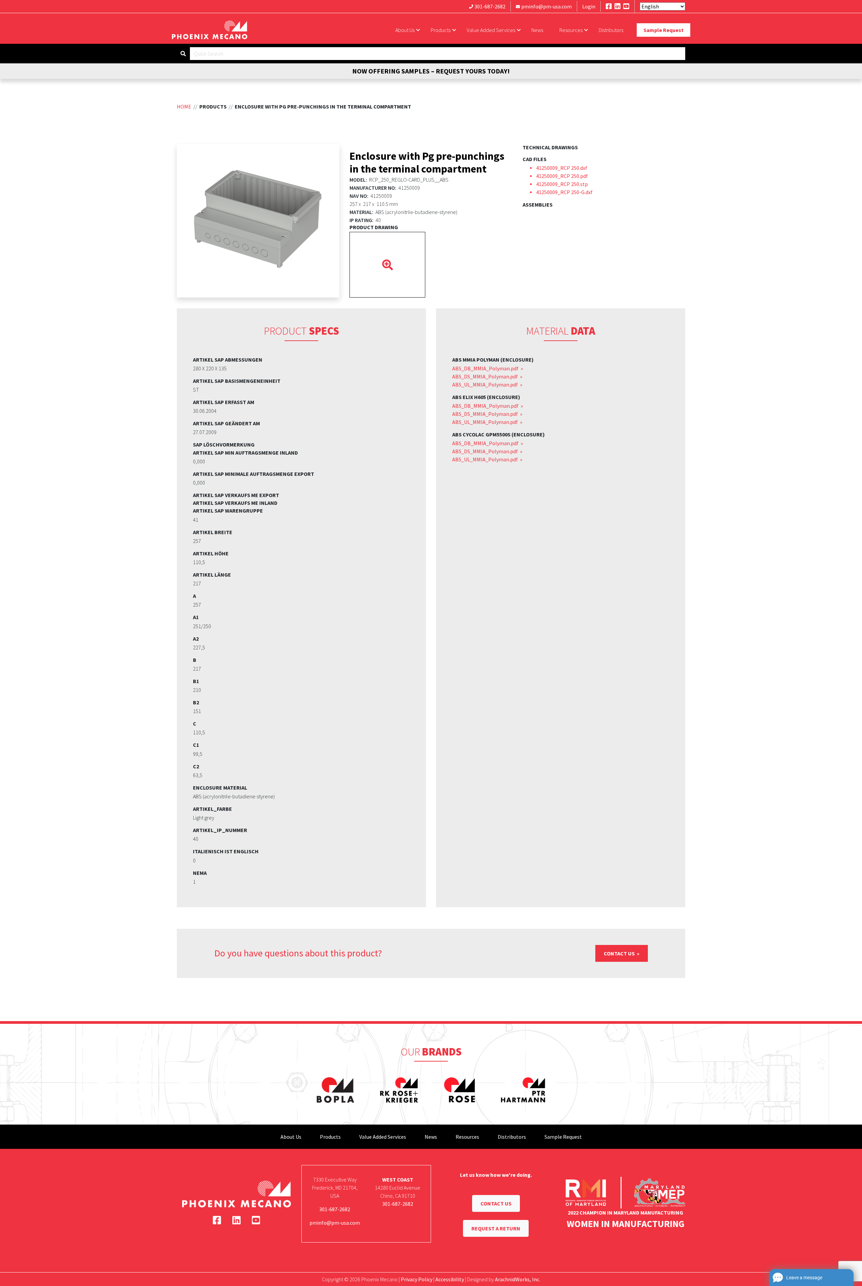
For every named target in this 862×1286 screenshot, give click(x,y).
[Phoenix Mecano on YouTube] (626, 6)
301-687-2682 (489, 6)
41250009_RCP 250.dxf (561, 167)
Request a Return (495, 1228)
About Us (405, 30)
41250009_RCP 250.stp (562, 184)
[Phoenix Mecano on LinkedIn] (618, 6)
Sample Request (663, 30)
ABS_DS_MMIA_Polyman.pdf (485, 376)
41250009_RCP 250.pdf (562, 176)
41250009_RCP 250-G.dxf (564, 192)
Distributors (611, 30)
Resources (571, 30)
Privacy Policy (416, 1279)
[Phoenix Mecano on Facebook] (609, 6)
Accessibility (449, 1279)
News (537, 30)
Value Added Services (491, 30)
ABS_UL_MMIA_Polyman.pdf (485, 384)
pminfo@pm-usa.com (546, 6)
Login (588, 6)
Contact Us (620, 953)
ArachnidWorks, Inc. (517, 1279)
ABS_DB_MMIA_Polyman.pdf (486, 368)
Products (441, 30)
